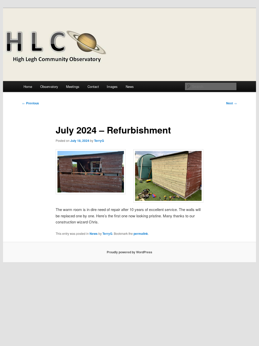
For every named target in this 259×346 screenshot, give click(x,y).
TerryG (99, 140)
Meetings (72, 86)
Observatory (49, 86)
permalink (141, 233)
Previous (30, 103)
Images (112, 86)
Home (28, 86)
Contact (93, 86)
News (130, 86)
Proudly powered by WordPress (129, 252)
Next (231, 103)
